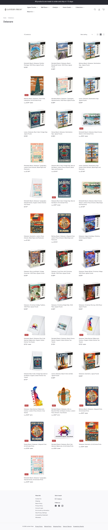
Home (5, 17)
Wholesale (38, 517)
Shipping (37, 501)
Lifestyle (55, 7)
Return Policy (38, 503)
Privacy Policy (39, 505)
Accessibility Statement (41, 515)
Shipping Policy (57, 526)
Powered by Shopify (78, 526)
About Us (30, 11)
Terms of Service (67, 526)
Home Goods (67, 7)
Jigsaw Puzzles (31, 7)
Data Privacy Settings (41, 512)
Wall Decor (44, 7)
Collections (79, 7)
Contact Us (38, 498)
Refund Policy (48, 526)
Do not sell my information (42, 510)
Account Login (39, 508)
